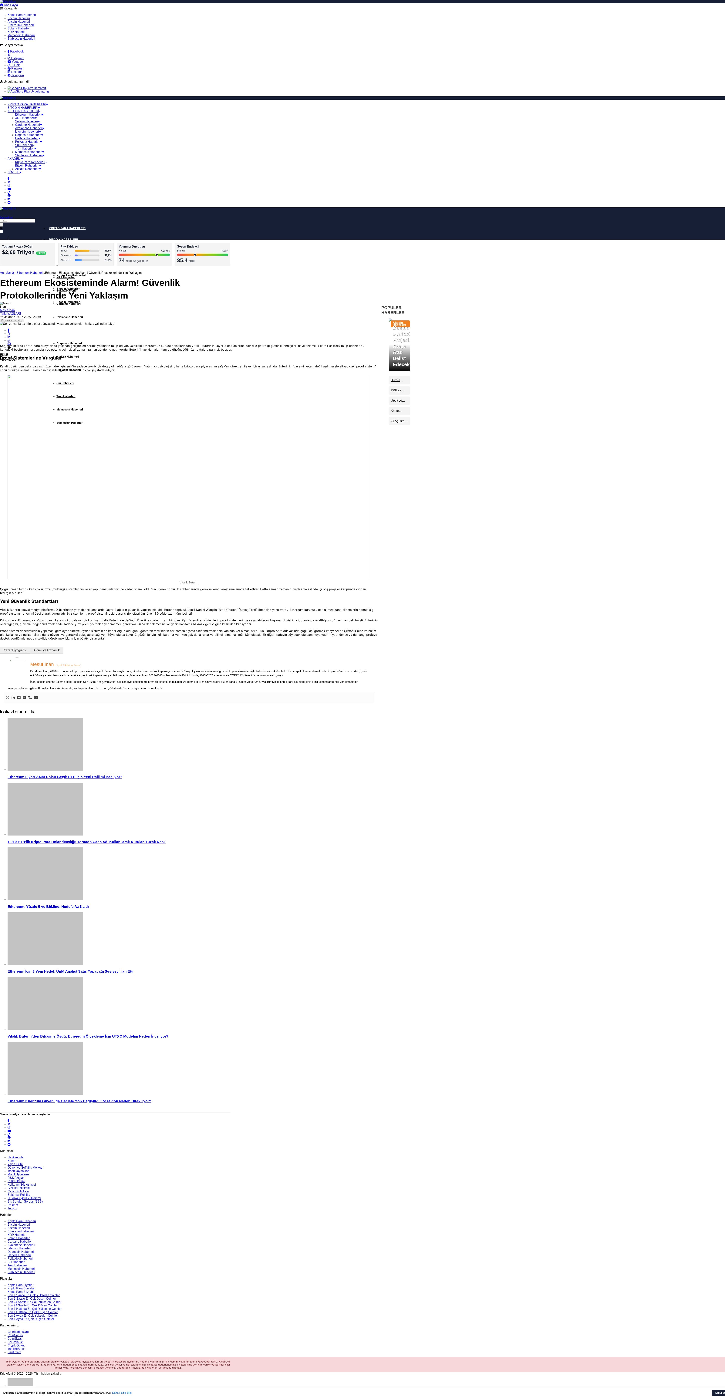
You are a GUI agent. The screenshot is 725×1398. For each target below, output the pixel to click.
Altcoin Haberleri (19, 21)
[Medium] (19, 698)
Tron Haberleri (24, 148)
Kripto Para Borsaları (21, 1288)
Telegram (17, 75)
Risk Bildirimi (16, 1181)
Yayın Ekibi (15, 1164)
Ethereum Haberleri (21, 25)
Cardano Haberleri (27, 124)
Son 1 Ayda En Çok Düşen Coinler (31, 1319)
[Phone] (30, 698)
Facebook (16, 51)
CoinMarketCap (18, 1331)
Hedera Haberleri (26, 138)
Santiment (14, 1352)
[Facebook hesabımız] (8, 178)
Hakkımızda (15, 1157)
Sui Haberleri (24, 145)
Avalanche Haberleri (29, 128)
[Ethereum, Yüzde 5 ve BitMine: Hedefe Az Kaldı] (193, 874)
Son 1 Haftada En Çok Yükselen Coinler (35, 1308)
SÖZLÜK (14, 172)
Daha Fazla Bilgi (122, 1392)
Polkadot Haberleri (27, 141)
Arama (26, 5)
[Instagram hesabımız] (9, 185)
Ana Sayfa (10, 5)
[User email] (36, 698)
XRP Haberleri (17, 31)
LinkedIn (16, 71)
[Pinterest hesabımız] (9, 195)
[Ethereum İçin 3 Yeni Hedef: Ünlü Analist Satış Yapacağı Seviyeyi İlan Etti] (193, 939)
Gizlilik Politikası (19, 1188)
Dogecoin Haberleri (28, 135)
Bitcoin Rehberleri (27, 165)
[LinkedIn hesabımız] (9, 199)
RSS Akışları (16, 1177)
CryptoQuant (16, 1345)
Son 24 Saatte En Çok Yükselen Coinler (34, 1302)
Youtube (17, 61)
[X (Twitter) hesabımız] (9, 54)
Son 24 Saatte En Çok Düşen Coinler (33, 1305)
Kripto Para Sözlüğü (21, 1291)
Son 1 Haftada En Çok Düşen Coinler (33, 1312)
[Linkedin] (13, 698)
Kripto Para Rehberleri (30, 162)
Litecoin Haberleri (27, 131)
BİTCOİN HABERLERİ (23, 107)
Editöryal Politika (19, 1194)
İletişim (12, 1208)
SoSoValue (15, 1342)
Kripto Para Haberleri (22, 14)
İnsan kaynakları (18, 1171)
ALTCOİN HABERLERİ (23, 111)
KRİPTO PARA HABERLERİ (27, 104)
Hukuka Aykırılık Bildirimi (24, 1198)
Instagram (17, 58)
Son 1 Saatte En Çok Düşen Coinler (32, 1298)
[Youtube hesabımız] (9, 189)
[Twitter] (7, 698)
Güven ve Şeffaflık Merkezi (25, 1167)
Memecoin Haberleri (21, 35)
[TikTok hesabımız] (9, 192)
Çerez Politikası (18, 1191)
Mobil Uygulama (18, 1174)
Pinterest (17, 68)
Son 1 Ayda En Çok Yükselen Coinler (33, 1315)
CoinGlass (15, 1338)
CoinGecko (15, 1335)
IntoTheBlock (16, 1348)
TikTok (15, 65)
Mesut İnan (7, 310)
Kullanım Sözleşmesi (22, 1184)
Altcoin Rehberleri (27, 169)
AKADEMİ (14, 158)
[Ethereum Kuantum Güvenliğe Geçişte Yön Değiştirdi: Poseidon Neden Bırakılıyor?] (193, 1069)
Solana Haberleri (19, 28)
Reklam (13, 1205)
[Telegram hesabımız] (9, 202)
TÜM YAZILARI (10, 313)
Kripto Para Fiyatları (21, 1285)
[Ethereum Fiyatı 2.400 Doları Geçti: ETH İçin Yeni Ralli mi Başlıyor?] (193, 744)
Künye (12, 1160)
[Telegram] (24, 698)
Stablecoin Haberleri (21, 38)
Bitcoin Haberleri (19, 18)
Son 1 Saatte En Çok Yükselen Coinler (34, 1295)
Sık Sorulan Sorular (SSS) (25, 1201)
